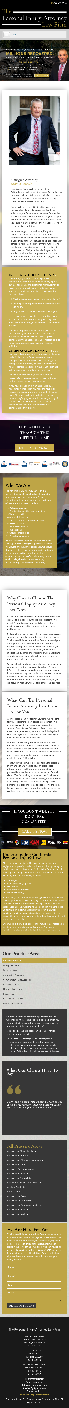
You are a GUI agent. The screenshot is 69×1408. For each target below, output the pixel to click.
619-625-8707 (34, 1374)
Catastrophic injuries (13, 998)
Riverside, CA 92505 (34, 1356)
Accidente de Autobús (17, 1155)
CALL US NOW (34, 831)
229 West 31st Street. (34, 1336)
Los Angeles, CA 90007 (34, 1342)
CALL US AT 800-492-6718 (34, 448)
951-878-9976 (34, 1360)
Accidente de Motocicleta (19, 1177)
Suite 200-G (34, 1353)
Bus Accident (9, 994)
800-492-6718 (60, 3)
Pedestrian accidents (13, 1003)
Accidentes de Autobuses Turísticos (24, 1204)
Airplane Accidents (16, 1186)
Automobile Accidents (13, 974)
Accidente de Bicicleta (17, 1173)
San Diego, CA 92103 (34, 1367)
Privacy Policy (27, 1394)
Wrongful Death (10, 970)
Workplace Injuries (12, 965)
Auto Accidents (14, 1191)
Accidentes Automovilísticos (20, 1168)
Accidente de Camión (17, 1164)
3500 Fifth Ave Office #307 (35, 1364)
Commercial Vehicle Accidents (17, 979)
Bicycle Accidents (11, 984)
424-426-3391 (34, 1345)
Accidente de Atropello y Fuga (21, 1150)
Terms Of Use (42, 1394)
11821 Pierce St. (34, 1350)
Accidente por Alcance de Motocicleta (25, 1159)
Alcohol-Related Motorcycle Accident (24, 1182)
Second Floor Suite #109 (34, 1339)
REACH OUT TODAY (21, 1305)
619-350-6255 (34, 1370)
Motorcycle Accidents (13, 989)
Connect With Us (34, 1391)
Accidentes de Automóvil (19, 1200)
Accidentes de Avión (16, 1195)
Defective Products (12, 960)
